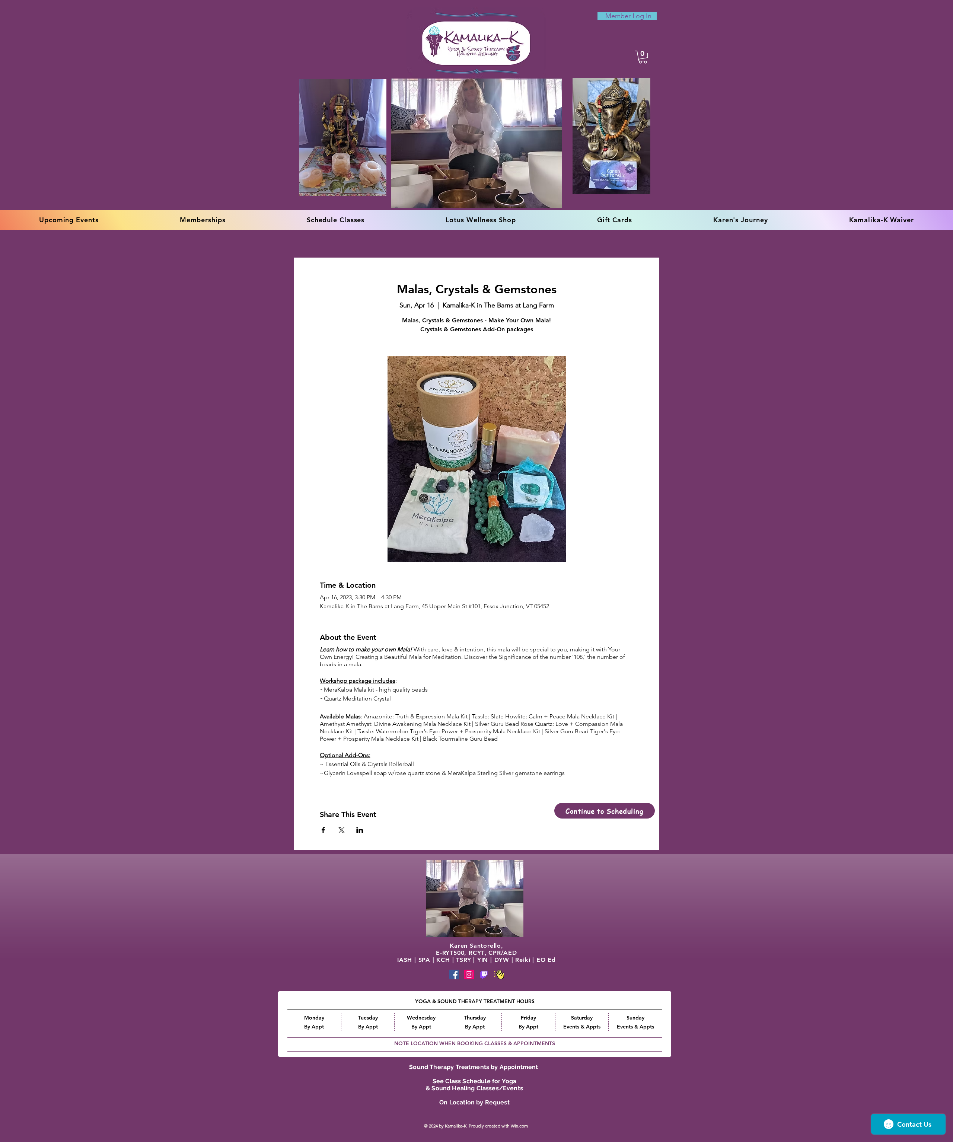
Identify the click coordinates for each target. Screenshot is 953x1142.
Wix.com (520, 1126)
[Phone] (484, 974)
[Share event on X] (341, 830)
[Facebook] (454, 974)
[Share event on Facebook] (323, 830)
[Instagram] (469, 974)
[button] (642, 57)
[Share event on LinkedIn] (359, 830)
